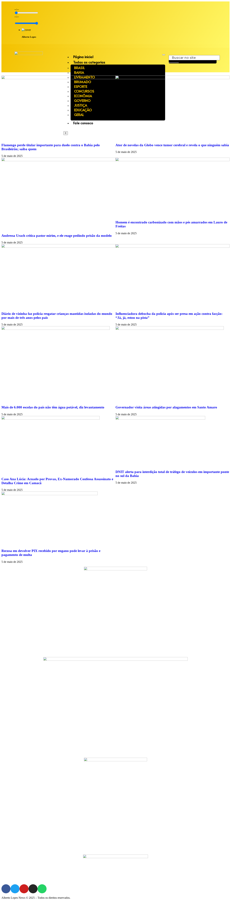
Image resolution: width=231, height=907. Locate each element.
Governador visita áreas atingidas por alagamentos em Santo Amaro (166, 407)
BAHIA (79, 72)
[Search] (174, 62)
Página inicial (83, 56)
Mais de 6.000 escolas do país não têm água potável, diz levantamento (52, 407)
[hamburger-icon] (163, 54)
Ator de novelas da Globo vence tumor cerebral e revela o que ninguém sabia (172, 145)
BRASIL (79, 67)
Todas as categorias (89, 62)
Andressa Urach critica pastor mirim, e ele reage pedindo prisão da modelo (56, 235)
